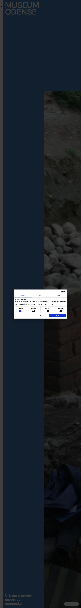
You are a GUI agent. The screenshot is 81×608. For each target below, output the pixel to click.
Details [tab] (40, 295)
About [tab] (58, 295)
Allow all (57, 315)
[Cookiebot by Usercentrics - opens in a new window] (61, 292)
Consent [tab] (22, 295)
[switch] (34, 311)
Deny (40, 315)
